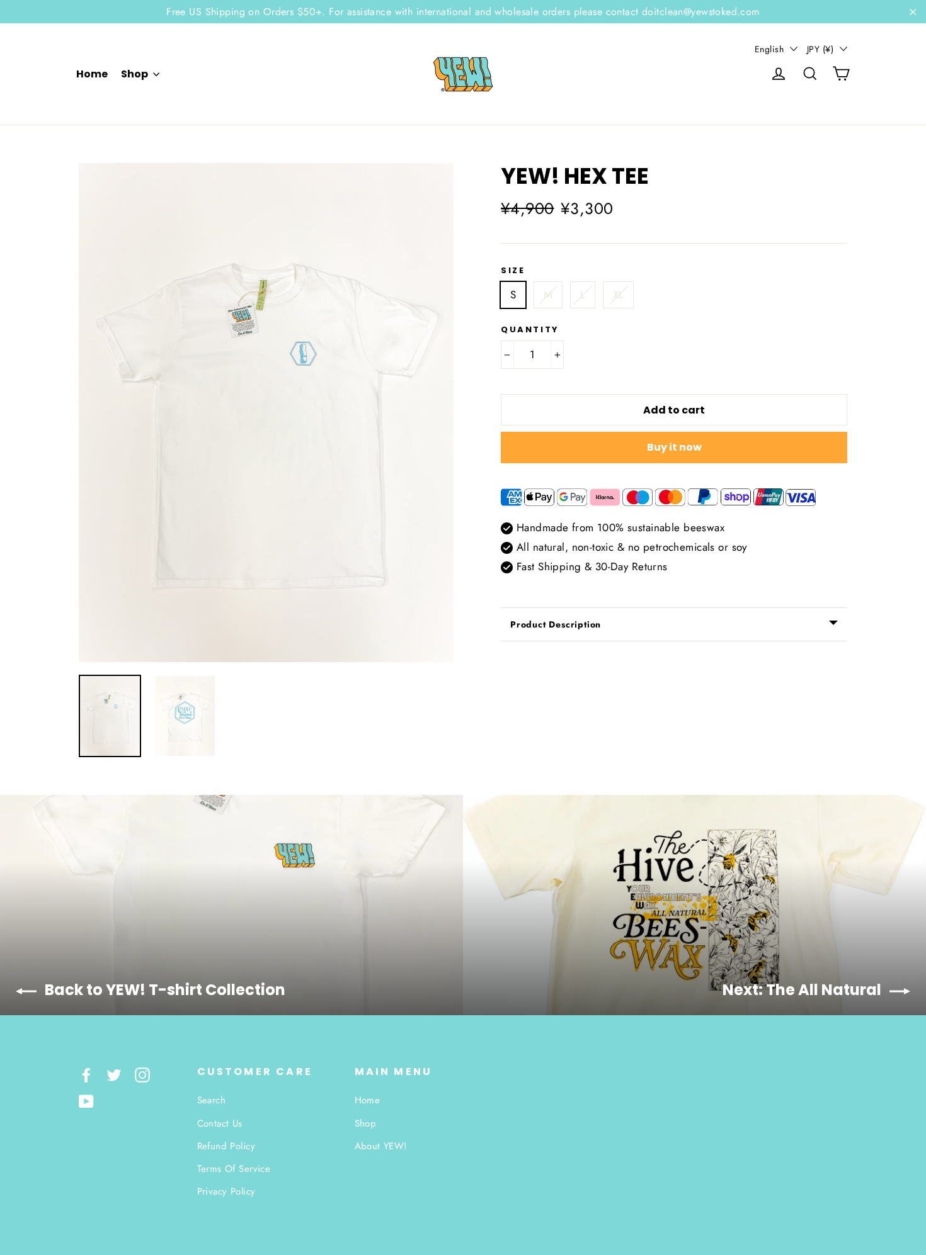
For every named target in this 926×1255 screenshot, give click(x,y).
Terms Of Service (234, 1169)
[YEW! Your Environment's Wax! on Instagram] (142, 1074)
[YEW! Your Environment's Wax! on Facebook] (86, 1074)
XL (618, 294)
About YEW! (381, 1146)
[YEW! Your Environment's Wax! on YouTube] (86, 1100)
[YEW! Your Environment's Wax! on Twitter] (114, 1074)
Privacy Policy (226, 1191)
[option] (266, 412)
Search (211, 1100)
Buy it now (674, 447)
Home (92, 74)
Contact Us (220, 1123)
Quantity (530, 330)
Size (513, 271)
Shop (135, 74)
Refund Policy (226, 1146)
